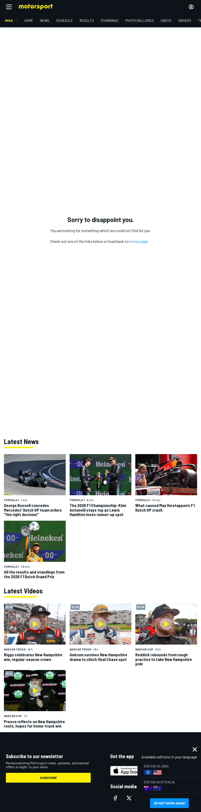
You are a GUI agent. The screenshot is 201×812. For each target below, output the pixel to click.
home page (138, 241)
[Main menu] (9, 7)
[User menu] (191, 7)
